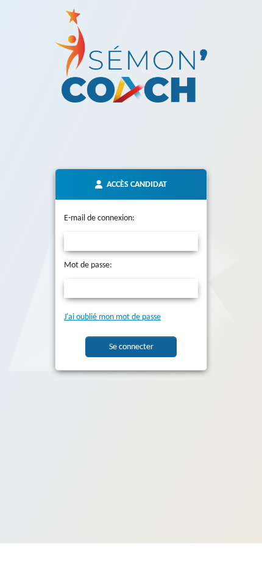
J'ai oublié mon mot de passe (112, 317)
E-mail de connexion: (99, 218)
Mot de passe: (88, 265)
